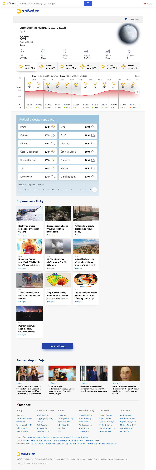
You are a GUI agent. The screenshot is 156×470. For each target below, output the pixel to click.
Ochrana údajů (59, 459)
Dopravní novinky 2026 (128, 422)
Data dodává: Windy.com (76, 459)
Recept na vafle (84, 428)
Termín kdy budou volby (24, 425)
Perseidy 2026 (54, 437)
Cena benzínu (64, 437)
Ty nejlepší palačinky (86, 415)
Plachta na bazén (37, 440)
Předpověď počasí (42, 437)
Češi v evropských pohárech (79, 437)
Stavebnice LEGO (49, 443)
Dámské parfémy (62, 443)
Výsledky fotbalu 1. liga (65, 419)
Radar (90, 459)
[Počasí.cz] (27, 11)
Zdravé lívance (84, 422)
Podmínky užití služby (43, 459)
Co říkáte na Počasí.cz (25, 459)
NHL (59, 431)
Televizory (90, 443)
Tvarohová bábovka (85, 425)
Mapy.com (31, 437)
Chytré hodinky (99, 443)
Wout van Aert (42, 428)
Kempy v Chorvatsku (106, 415)
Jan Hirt (40, 422)
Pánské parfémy (111, 443)
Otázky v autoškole (126, 428)
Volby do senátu (21, 428)
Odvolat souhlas (100, 459)
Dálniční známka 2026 (127, 419)
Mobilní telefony (37, 443)
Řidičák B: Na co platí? (127, 425)
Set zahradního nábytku (76, 440)
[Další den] (137, 91)
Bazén (28, 440)
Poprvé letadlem (105, 419)
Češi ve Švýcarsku (106, 425)
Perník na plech (84, 431)
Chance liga (62, 415)
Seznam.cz (148, 3)
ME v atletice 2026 (64, 425)
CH (57, 189)
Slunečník (56, 440)
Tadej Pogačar (42, 425)
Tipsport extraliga (64, 422)
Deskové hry (81, 443)
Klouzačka (63, 440)
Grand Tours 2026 (43, 431)
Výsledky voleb (21, 422)
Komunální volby (22, 431)
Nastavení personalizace (117, 459)
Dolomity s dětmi (105, 431)
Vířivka (96, 440)
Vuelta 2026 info (42, 415)
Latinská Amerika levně (107, 428)
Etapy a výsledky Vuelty (45, 419)
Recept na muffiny (85, 419)
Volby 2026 (20, 415)
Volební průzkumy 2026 (24, 419)
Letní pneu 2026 (125, 415)
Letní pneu (72, 443)
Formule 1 (61, 428)
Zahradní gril (89, 440)
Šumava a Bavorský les (107, 422)
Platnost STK (124, 431)
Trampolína (48, 440)
